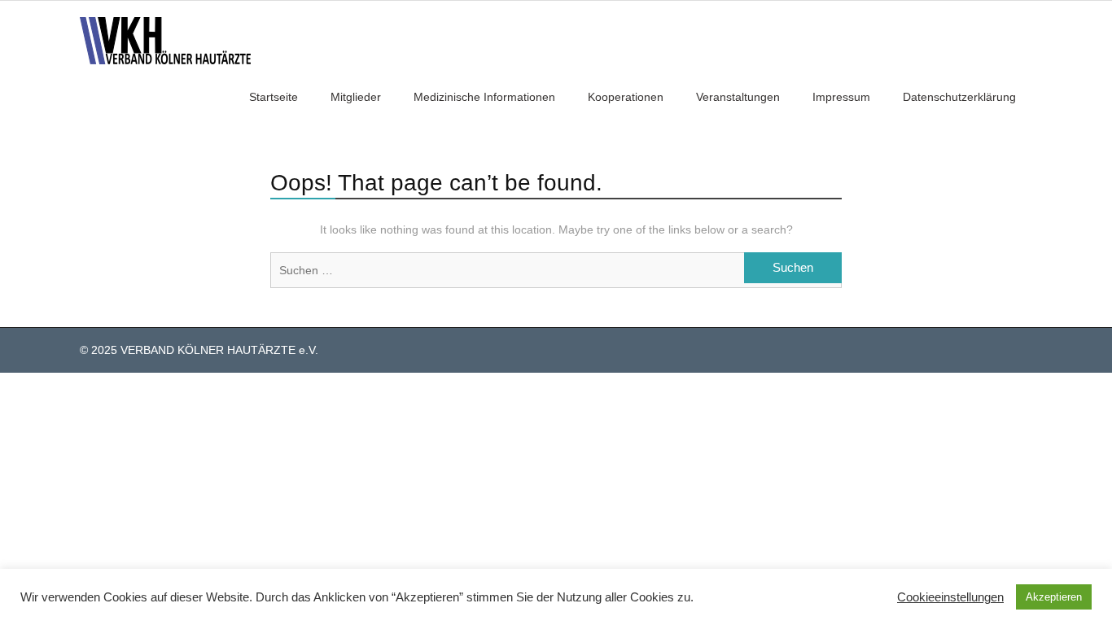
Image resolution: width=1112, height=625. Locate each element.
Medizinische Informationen (484, 96)
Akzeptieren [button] (1054, 597)
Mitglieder (356, 96)
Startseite (273, 96)
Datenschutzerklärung (959, 96)
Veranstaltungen (738, 96)
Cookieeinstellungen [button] (950, 597)
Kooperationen (625, 96)
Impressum (841, 96)
